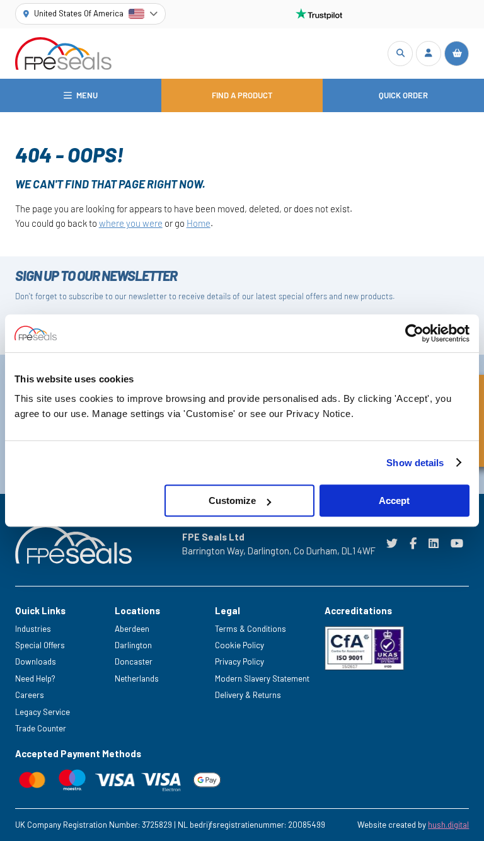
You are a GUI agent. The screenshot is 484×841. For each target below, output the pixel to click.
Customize (232, 500)
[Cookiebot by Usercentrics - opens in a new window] (414, 333)
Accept (394, 500)
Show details (415, 462)
